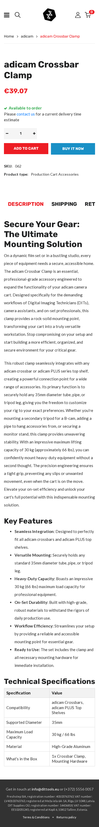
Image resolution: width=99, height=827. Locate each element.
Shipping (64, 204)
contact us (26, 114)
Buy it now (73, 148)
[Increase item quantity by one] (34, 133)
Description (26, 204)
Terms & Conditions (36, 817)
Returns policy (66, 817)
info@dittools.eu (45, 789)
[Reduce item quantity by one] (7, 133)
